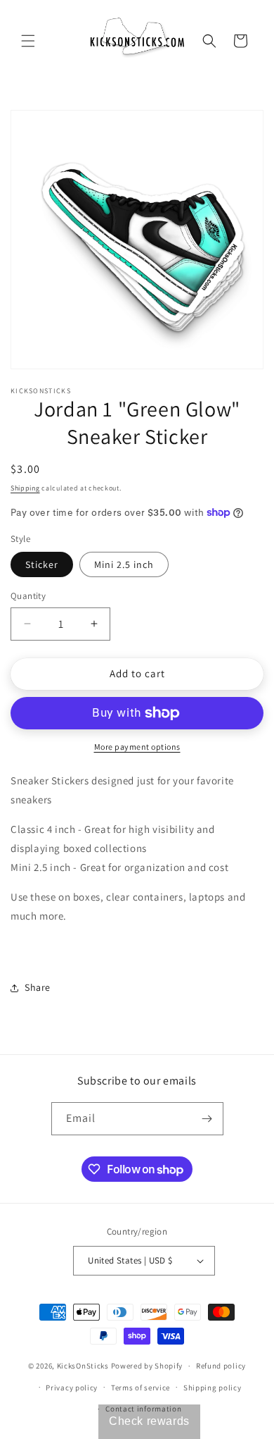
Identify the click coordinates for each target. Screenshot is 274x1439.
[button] (28, 40)
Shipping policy (212, 1387)
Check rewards (149, 1421)
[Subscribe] (207, 1118)
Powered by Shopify (147, 1366)
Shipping (25, 488)
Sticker (41, 564)
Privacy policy (72, 1387)
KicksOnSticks (83, 1366)
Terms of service (140, 1387)
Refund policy (221, 1366)
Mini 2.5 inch (124, 564)
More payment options (137, 746)
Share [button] (38, 987)
